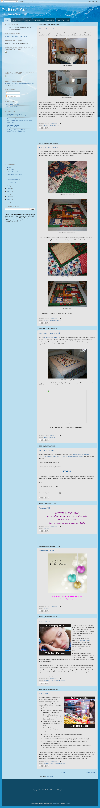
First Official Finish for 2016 (49, 333)
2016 (8, 167)
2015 (8, 186)
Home (7, 20)
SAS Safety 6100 (84, 640)
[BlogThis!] (42, 128)
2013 (8, 191)
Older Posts (91, 772)
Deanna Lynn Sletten (13, 119)
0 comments (53, 123)
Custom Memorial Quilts (12, 104)
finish (45, 125)
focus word (50, 125)
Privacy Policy (17, 20)
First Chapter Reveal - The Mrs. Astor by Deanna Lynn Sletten (19, 121)
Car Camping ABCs (56, 680)
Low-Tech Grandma (13, 125)
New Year (46, 528)
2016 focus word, (49, 337)
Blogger (68, 803)
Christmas (46, 320)
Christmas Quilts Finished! (48, 147)
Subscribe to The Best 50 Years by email (16, 36)
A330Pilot (55, 803)
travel (63, 680)
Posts (9, 93)
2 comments (53, 493)
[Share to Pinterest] (48, 128)
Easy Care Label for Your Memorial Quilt (17, 116)
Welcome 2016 (44, 508)
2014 (8, 188)
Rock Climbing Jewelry (11, 106)
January (11, 169)
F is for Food (44, 693)
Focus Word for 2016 (46, 450)
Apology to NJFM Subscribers (14, 127)
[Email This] (40, 128)
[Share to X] (44, 128)
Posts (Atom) (50, 776)
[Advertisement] (67, 137)
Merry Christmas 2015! (47, 550)
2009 (8, 202)
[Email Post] (60, 123)
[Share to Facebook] (46, 128)
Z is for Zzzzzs (44, 621)
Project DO (38, 20)
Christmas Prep (49, 20)
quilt (61, 320)
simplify (56, 495)
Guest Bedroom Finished (48, 29)
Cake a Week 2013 (63, 20)
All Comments (11, 96)
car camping (47, 680)
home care (56, 125)
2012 (8, 194)
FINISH (57, 337)
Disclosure (28, 20)
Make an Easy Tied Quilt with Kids (16, 131)
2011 (8, 196)
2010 (8, 199)
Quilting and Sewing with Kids (16, 130)
